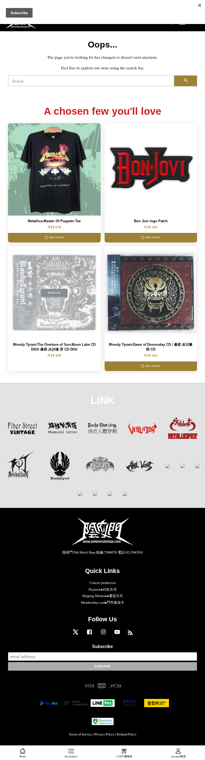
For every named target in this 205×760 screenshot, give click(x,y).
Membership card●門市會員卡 (102, 602)
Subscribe (102, 646)
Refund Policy (126, 734)
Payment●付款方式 (103, 589)
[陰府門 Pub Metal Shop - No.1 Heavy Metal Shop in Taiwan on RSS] (130, 633)
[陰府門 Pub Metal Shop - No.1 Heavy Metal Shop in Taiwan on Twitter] (75, 634)
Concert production (102, 582)
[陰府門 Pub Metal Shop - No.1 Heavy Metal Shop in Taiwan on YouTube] (117, 634)
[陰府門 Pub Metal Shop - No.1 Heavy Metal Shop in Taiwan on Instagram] (103, 634)
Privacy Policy (104, 734)
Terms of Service (80, 734)
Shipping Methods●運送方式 (102, 596)
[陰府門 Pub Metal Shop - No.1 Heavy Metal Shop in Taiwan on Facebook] (89, 634)
